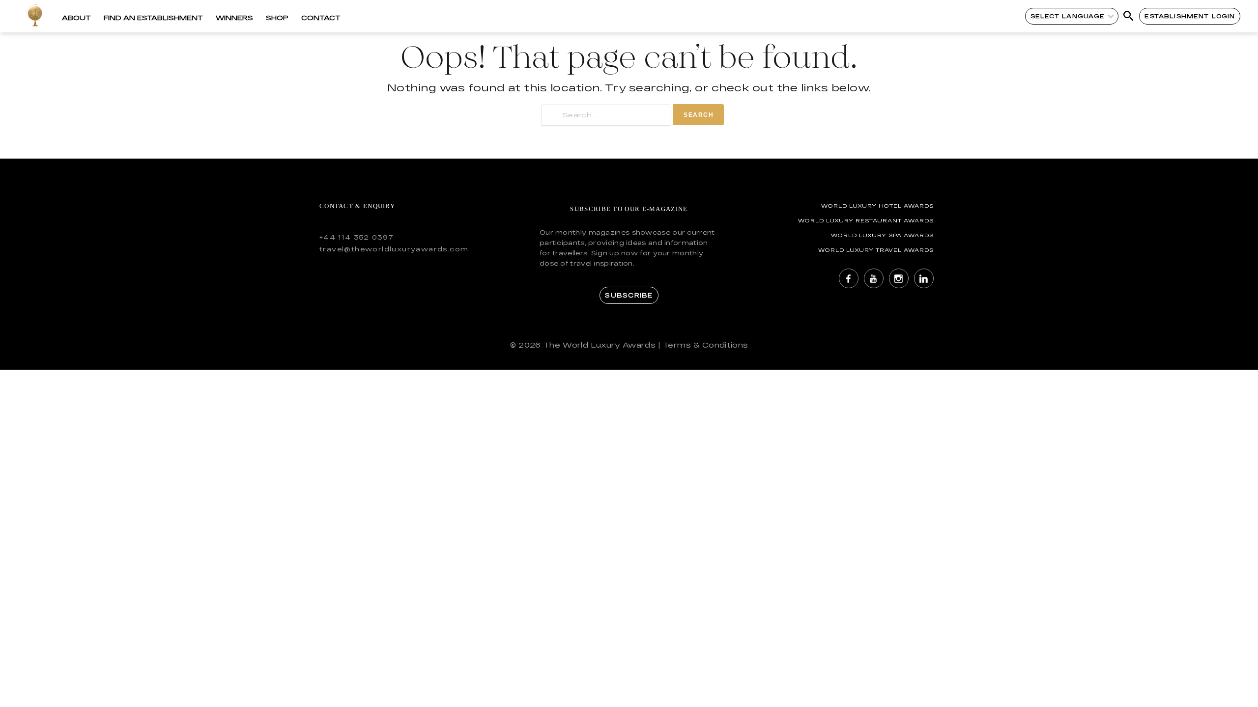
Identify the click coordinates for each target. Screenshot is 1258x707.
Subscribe (629, 295)
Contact (321, 18)
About (76, 18)
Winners (234, 18)
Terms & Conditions (705, 345)
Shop (277, 18)
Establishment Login (1189, 16)
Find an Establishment (153, 18)
